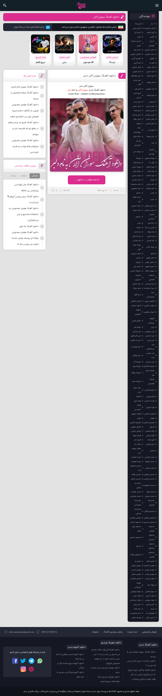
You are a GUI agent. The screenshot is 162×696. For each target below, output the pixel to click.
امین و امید (136, 115)
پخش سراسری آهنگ (113, 632)
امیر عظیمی (150, 89)
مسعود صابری (135, 537)
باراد (152, 143)
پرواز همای (150, 167)
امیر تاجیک (150, 76)
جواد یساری (136, 175)
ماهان (152, 450)
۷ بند (152, 24)
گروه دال (137, 440)
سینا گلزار (137, 294)
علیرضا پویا (137, 366)
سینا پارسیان (149, 284)
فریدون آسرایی (148, 422)
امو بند (151, 63)
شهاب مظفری (149, 312)
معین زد (138, 561)
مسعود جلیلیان (151, 528)
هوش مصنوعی (149, 632)
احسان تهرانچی (151, 43)
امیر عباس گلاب (137, 82)
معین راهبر (150, 561)
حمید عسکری (149, 210)
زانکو (152, 253)
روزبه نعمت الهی (137, 247)
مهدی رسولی (149, 570)
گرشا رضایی (150, 435)
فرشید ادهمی (149, 414)
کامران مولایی (136, 427)
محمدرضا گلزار (149, 511)
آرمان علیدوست (148, 28)
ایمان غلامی (150, 119)
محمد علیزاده (136, 492)
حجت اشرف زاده (137, 199)
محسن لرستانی (148, 479)
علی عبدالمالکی (150, 346)
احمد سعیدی (149, 50)
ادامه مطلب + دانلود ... (86, 180)
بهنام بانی (137, 151)
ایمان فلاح (137, 119)
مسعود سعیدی (151, 537)
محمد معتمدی (135, 496)
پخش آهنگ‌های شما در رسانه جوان (29, 27)
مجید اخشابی (149, 457)
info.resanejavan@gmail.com (21, 632)
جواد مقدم (150, 175)
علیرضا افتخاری (148, 366)
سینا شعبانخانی (150, 294)
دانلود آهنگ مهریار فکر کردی (25, 87)
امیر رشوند (150, 82)
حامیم (138, 193)
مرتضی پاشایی (135, 518)
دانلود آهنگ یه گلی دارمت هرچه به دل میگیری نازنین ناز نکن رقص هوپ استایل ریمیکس (142, 675)
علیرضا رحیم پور (150, 372)
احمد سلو (137, 50)
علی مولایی (136, 355)
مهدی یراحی (149, 578)
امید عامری (150, 71)
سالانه (13, 175)
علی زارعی (150, 340)
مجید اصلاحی (136, 457)
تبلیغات (95, 632)
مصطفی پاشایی (151, 554)
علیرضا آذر (137, 362)
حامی (152, 193)
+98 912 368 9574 (49, 632)
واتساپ (40, 661)
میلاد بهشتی (149, 600)
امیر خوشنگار (136, 76)
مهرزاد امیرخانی (138, 585)
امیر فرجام (150, 95)
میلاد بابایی (150, 596)
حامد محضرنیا (136, 184)
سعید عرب (137, 266)
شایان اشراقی (136, 301)
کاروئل (152, 427)
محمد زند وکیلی (137, 485)
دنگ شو (151, 223)
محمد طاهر (150, 492)
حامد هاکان (150, 188)
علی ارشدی (137, 331)
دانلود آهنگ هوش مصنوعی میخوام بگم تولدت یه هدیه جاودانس (25, 146)
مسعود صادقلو (151, 546)
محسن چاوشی (149, 474)
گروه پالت (150, 440)
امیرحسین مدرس (137, 95)
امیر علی (138, 89)
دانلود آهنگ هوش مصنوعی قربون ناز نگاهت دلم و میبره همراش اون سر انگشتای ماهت (24, 110)
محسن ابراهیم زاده (136, 468)
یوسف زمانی (136, 617)
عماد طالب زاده (137, 390)
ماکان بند (137, 444)
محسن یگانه (136, 474)
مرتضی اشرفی (149, 518)
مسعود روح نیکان (136, 528)
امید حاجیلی (136, 67)
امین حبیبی (150, 106)
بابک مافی (137, 136)
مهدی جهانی (136, 565)
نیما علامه (137, 609)
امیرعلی (151, 102)
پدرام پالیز (137, 162)
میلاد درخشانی (135, 600)
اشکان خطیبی (136, 54)
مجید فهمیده (136, 461)
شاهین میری (149, 301)
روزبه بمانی (150, 247)
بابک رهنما (150, 136)
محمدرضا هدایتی (137, 511)
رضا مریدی (150, 240)
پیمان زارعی (136, 171)
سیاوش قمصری (151, 277)
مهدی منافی (136, 574)
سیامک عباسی (135, 271)
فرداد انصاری (149, 401)
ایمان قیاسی (149, 123)
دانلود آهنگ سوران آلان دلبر (99, 76)
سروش (138, 262)
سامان (138, 258)
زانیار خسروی (136, 253)
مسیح (138, 546)
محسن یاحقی (136, 479)
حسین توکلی (149, 206)
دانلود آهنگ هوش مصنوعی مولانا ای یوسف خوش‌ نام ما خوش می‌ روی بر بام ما (25, 238)
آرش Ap (138, 24)
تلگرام (31, 661)
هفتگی (34, 175)
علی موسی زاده (150, 355)
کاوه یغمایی (149, 431)
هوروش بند (150, 613)
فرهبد (152, 418)
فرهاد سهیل (136, 414)
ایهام (139, 123)
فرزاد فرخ (137, 401)
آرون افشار (150, 32)
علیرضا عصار (136, 381)
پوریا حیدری (136, 167)
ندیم (152, 609)
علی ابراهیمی (149, 331)
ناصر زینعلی (150, 604)
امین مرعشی (149, 115)
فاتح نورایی (150, 396)
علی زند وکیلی (136, 340)
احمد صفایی (149, 54)
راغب (139, 223)
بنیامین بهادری (151, 151)
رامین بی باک (149, 227)
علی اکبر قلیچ (136, 336)
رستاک (138, 227)
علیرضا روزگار (136, 372)
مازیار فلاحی (150, 444)
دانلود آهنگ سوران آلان (106, 17)
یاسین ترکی (150, 617)
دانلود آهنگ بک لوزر (29, 226)
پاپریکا (138, 158)
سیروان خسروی (138, 277)
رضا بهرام (150, 232)
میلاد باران (137, 596)
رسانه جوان (81, 5)
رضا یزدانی (137, 240)
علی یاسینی (150, 362)
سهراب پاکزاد (149, 271)
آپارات (31, 669)
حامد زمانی (150, 184)
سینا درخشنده (149, 288)
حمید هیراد (137, 210)
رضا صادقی (136, 236)
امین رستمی (150, 110)
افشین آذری (136, 58)
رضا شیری (150, 236)
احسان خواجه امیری (136, 43)
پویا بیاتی (150, 171)
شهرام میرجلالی (151, 320)
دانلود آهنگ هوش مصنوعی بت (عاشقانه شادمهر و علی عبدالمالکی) (24, 214)
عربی (152, 327)
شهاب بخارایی (149, 305)
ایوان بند (151, 130)
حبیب (152, 199)
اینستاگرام (23, 669)
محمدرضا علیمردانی (137, 502)
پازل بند (151, 162)
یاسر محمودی (136, 613)
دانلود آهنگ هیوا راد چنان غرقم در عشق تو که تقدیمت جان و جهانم (23, 128)
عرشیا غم (137, 327)
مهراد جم (150, 585)
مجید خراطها (149, 461)
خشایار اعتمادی (151, 216)
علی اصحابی (149, 336)
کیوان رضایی (136, 431)
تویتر (23, 661)
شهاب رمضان (136, 305)
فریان (139, 418)
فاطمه (138, 396)
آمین (139, 37)
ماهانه (24, 175)
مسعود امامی (135, 522)
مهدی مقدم (149, 574)
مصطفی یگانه (135, 554)
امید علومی (137, 71)
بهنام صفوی (149, 158)
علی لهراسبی (136, 346)
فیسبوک (15, 661)
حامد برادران (136, 180)
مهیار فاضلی (149, 591)
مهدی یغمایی (136, 578)
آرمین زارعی (137, 28)
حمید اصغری (136, 206)
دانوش (138, 216)
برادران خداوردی (137, 143)
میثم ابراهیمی (136, 591)
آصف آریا (137, 32)
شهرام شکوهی (138, 312)
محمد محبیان (149, 496)
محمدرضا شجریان (151, 502)
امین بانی (137, 102)
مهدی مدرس (136, 570)
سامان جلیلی (149, 262)
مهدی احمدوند (148, 565)
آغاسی (152, 37)
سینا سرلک (137, 288)
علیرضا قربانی (149, 390)
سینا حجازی (136, 284)
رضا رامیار (137, 232)
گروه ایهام (137, 435)
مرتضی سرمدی (149, 522)
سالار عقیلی (150, 258)
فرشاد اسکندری (137, 407)
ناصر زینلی (137, 604)
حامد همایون (136, 188)
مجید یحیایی (149, 468)
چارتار (152, 180)
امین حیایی (136, 106)
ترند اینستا (132, 632)
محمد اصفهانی (148, 485)
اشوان (152, 58)
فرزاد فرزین (150, 407)
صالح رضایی (136, 320)
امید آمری (137, 63)
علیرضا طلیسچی (151, 381)
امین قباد (137, 110)
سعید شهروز (149, 266)
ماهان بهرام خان (136, 450)
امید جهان (150, 67)
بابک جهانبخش (137, 130)
